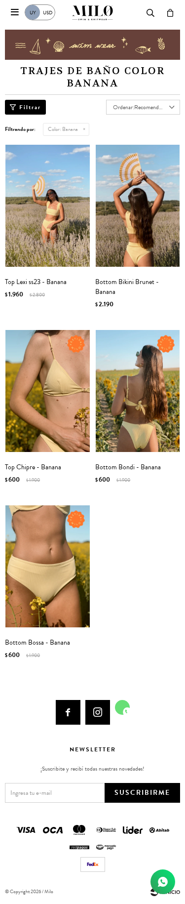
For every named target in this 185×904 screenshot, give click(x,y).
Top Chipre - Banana (33, 467)
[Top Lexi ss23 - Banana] (47, 205)
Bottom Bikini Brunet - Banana (127, 287)
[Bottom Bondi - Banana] (138, 390)
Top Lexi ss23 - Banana (36, 282)
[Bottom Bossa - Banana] (47, 566)
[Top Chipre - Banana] (47, 390)
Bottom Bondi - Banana (128, 467)
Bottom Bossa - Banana (37, 643)
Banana (63, 129)
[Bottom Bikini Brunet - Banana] (138, 205)
